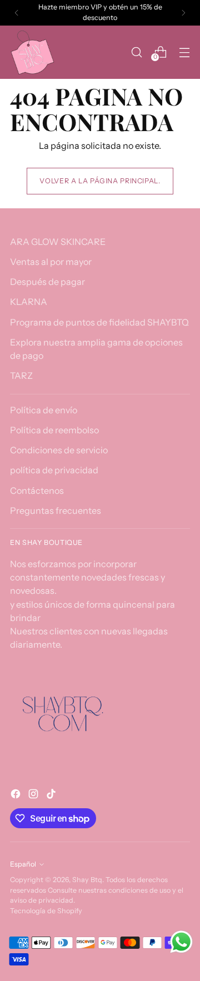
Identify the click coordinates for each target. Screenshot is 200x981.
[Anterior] (16, 13)
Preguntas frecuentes (55, 510)
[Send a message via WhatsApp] (181, 942)
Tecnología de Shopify (46, 911)
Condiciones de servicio (59, 450)
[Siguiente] (183, 13)
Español (23, 864)
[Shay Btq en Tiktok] (52, 795)
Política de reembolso (54, 430)
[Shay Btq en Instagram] (34, 795)
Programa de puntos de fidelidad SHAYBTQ (99, 322)
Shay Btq (87, 879)
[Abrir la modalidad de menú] (184, 52)
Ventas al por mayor (51, 261)
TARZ (21, 375)
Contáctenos (37, 490)
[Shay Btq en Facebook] (16, 795)
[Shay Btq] (32, 52)
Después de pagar (47, 281)
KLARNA (28, 301)
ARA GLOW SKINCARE (58, 241)
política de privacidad (54, 470)
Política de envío (43, 410)
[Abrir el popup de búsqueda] (136, 52)
